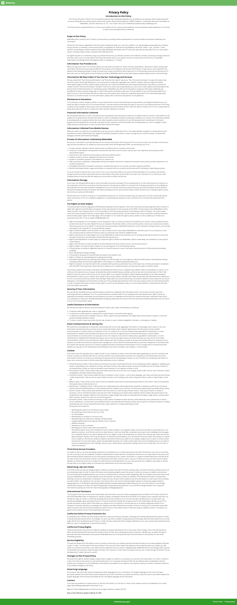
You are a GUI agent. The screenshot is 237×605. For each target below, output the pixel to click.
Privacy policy (230, 602)
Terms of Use (218, 602)
